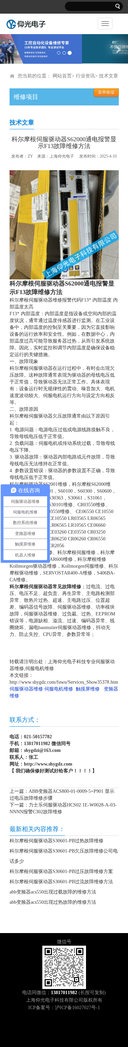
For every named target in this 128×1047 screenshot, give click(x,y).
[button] (9, 48)
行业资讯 (85, 75)
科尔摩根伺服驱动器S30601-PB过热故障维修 (56, 840)
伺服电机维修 (58, 688)
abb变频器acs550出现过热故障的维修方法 (53, 901)
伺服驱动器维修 (26, 688)
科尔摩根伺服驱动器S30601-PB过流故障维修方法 (61, 881)
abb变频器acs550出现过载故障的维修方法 (53, 891)
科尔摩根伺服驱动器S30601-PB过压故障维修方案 (61, 871)
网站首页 (62, 75)
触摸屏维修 (88, 688)
